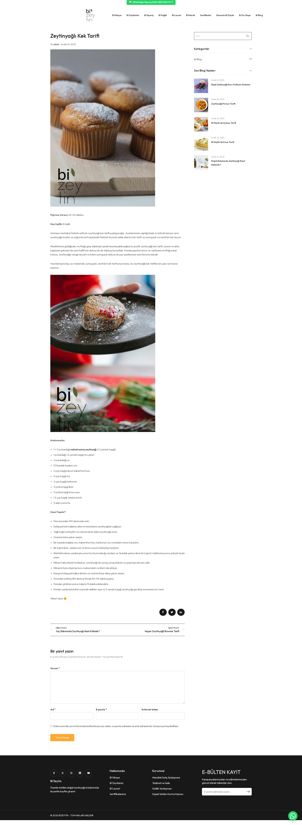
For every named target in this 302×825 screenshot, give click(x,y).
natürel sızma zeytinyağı (83, 449)
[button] (293, 816)
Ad (53, 709)
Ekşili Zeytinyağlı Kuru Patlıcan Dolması (230, 84)
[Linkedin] (79, 773)
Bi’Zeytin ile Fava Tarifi (222, 142)
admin (56, 44)
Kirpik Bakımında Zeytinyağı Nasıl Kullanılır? (228, 163)
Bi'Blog (198, 59)
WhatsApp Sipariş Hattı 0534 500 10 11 (153, 2)
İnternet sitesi (150, 709)
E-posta (101, 709)
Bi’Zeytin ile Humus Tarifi (223, 123)
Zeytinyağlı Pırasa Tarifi (223, 103)
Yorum (55, 668)
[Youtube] (88, 773)
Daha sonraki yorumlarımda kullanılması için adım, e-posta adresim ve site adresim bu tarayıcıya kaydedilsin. (116, 726)
